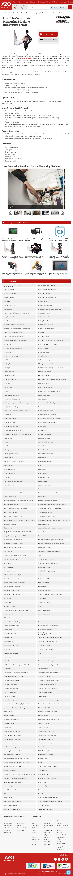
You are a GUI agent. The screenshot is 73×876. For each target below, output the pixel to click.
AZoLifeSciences (22, 830)
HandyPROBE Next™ (25, 58)
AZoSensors (20, 821)
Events (34, 837)
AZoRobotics (8, 823)
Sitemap (59, 841)
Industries (47, 832)
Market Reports (48, 825)
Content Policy (61, 843)
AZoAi (19, 825)
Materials (47, 828)
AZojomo (46, 835)
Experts (46, 839)
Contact (59, 830)
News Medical (21, 828)
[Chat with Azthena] (68, 872)
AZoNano (7, 821)
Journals (34, 842)
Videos (34, 835)
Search (59, 823)
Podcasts (46, 837)
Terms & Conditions (62, 835)
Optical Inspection (14, 13)
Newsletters (60, 828)
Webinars (47, 821)
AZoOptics (7, 828)
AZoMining (7, 832)
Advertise (59, 832)
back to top (64, 854)
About (58, 821)
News (33, 821)
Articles (34, 823)
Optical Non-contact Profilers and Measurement (52, 13)
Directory (33, 2)
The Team (47, 844)
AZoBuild (7, 830)
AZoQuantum (21, 823)
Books (34, 830)
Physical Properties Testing (29, 13)
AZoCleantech (8, 825)
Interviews (47, 823)
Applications (48, 830)
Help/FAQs (47, 842)
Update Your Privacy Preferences (16, 874)
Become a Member (62, 825)
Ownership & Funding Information (60, 847)
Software (34, 844)
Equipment (35, 828)
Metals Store (36, 839)
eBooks (34, 832)
